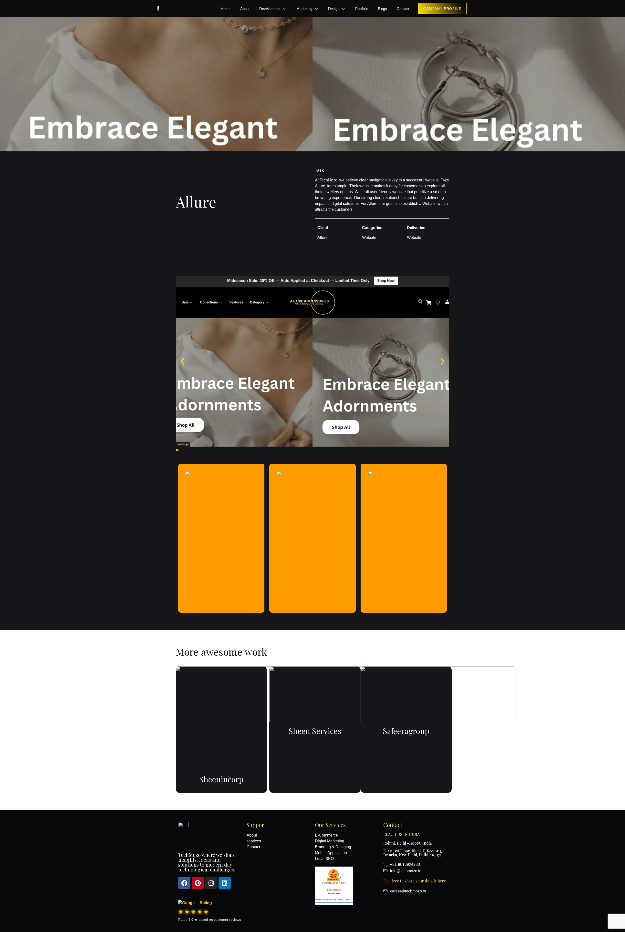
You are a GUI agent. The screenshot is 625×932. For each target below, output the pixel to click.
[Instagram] (211, 883)
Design (333, 9)
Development (270, 9)
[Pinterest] (198, 883)
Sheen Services (315, 730)
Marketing (304, 9)
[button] (176, 450)
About (245, 9)
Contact (403, 9)
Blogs (382, 9)
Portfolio (361, 9)
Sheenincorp (221, 779)
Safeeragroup (406, 730)
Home (225, 9)
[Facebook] (184, 883)
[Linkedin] (225, 883)
